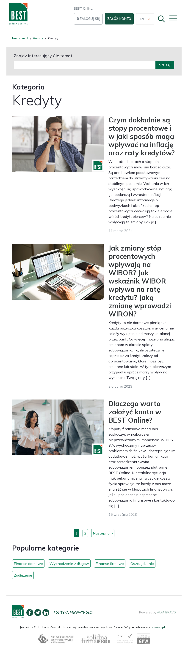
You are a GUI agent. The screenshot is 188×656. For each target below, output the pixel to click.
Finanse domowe (28, 563)
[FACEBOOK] (29, 612)
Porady (38, 38)
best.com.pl (20, 38)
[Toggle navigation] (172, 17)
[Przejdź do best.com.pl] (18, 13)
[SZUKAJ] (160, 18)
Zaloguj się (90, 19)
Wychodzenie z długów (69, 563)
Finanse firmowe (110, 563)
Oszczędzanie (142, 563)
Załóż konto (119, 19)
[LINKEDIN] (45, 612)
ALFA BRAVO (166, 612)
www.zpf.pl (160, 627)
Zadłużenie (23, 575)
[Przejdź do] (18, 615)
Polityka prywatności (73, 612)
